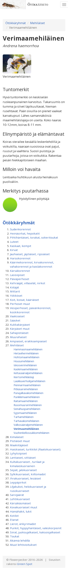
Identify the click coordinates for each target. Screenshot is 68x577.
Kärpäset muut (20, 328)
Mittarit (15, 291)
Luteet (14, 241)
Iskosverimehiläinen (25, 365)
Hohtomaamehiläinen (26, 357)
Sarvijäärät (17, 495)
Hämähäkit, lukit (21, 511)
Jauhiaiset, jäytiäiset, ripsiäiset (30, 254)
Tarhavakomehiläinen (26, 421)
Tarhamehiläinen (24, 417)
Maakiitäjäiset (19, 445)
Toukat (14, 536)
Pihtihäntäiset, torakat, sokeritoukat (34, 237)
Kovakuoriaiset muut (23, 507)
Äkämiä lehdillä (20, 540)
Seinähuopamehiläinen (27, 409)
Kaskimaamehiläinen (26, 369)
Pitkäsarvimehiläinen (26, 389)
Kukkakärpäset (20, 324)
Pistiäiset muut (20, 441)
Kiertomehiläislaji (24, 377)
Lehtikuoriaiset (20, 499)
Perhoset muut (20, 304)
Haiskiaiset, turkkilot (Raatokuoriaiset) (35, 449)
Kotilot (14, 515)
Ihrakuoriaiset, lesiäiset (25, 478)
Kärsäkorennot (20, 271)
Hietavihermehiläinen (26, 353)
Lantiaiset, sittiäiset (23, 457)
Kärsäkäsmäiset (20, 503)
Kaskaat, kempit (20, 246)
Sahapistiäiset (19, 333)
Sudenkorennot (20, 229)
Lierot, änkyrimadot (23, 524)
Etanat (14, 519)
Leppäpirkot (18, 482)
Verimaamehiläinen (26, 429)
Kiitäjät (14, 287)
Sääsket (15, 320)
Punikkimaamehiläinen (27, 397)
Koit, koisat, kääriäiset (24, 300)
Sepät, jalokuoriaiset (23, 470)
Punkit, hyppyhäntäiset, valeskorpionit (35, 528)
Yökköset (16, 295)
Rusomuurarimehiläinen (28, 405)
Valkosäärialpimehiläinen (28, 424)
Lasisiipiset (17, 275)
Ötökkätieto (38, 4)
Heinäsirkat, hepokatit (25, 233)
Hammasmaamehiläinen (28, 349)
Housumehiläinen (24, 361)
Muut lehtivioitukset (23, 544)
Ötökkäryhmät (15, 23)
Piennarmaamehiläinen (27, 385)
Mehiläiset (37, 23)
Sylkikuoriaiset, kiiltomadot (28, 474)
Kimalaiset (17, 437)
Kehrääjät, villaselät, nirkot (27, 283)
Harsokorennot (20, 258)
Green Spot (24, 564)
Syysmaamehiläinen (25, 413)
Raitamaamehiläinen (26, 401)
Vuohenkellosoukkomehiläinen (31, 433)
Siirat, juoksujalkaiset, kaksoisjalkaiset (35, 532)
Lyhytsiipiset (18, 453)
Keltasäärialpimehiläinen (28, 373)
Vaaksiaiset (17, 316)
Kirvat (14, 250)
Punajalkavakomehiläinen (28, 393)
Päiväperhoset (19, 279)
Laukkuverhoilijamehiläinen (29, 381)
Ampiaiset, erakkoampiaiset (28, 341)
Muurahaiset (18, 337)
